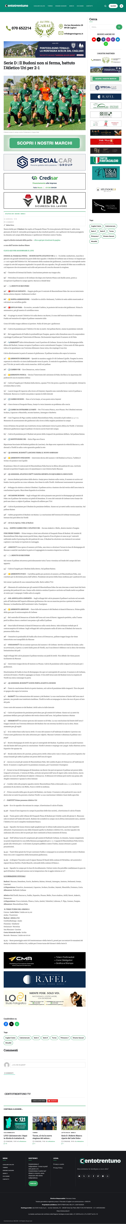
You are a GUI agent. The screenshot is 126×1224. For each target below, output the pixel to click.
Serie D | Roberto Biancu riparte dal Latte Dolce (71, 1136)
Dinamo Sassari (78, 1038)
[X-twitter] (98, 39)
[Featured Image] (16, 1123)
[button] (105, 6)
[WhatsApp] (17, 1024)
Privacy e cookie (58, 1164)
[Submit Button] (119, 27)
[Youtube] (94, 39)
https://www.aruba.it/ (63, 1211)
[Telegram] (118, 39)
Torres (54, 1038)
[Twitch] (113, 39)
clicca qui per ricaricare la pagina (47, 240)
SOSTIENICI (33, 1158)
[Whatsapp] (106, 44)
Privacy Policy (57, 1168)
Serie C (36, 1038)
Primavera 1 (65, 1038)
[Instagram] (108, 39)
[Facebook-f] (103, 39)
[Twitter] (11, 1024)
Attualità (8, 1043)
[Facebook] (6, 1024)
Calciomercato (25, 1038)
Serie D (45, 1038)
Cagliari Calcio (10, 1038)
